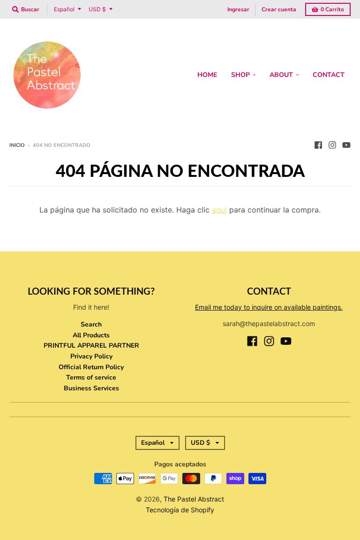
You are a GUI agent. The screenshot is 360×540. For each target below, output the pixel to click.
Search (91, 324)
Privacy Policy (91, 356)
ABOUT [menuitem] (281, 74)
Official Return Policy (91, 367)
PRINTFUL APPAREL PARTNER (91, 345)
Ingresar (238, 9)
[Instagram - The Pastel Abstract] (332, 145)
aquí (219, 209)
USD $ (97, 9)
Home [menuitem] (207, 74)
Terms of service (91, 377)
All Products (91, 335)
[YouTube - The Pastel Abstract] (346, 145)
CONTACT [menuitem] (329, 74)
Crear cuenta (279, 9)
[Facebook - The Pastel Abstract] (318, 145)
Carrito (332, 9)
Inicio (17, 145)
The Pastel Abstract (194, 499)
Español (64, 9)
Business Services (91, 388)
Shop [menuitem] (240, 74)
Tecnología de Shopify (180, 510)
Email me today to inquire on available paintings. (269, 307)
